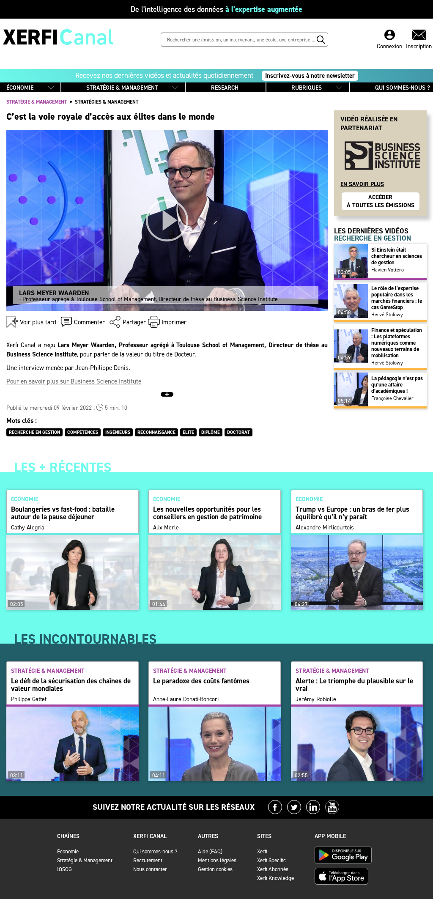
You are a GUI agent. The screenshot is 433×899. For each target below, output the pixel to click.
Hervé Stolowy (387, 315)
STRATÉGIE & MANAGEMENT (122, 88)
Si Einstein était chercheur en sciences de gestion (396, 256)
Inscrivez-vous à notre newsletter (310, 75)
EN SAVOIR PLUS (362, 184)
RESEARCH (224, 88)
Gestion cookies (215, 869)
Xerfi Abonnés (272, 869)
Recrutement (147, 860)
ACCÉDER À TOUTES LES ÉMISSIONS (380, 201)
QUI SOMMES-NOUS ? (402, 88)
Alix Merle (166, 528)
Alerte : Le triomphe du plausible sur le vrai (354, 684)
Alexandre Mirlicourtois (325, 528)
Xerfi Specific (271, 860)
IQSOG (64, 869)
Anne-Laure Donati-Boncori (186, 699)
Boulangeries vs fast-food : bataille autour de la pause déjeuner (63, 513)
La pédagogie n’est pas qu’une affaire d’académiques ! (397, 384)
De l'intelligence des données (216, 9)
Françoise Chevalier (392, 398)
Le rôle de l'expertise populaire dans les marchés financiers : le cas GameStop (396, 297)
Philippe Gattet (29, 699)
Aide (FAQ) (210, 851)
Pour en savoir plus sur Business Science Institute (73, 381)
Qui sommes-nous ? (155, 851)
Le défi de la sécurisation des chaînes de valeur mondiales (71, 684)
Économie (68, 851)
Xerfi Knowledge (275, 878)
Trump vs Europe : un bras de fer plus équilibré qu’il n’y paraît (352, 513)
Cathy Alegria (27, 528)
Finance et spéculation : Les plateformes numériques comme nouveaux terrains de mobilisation (396, 343)
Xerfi (262, 851)
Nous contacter (150, 869)
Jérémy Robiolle (316, 699)
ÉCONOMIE (19, 88)
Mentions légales (217, 860)
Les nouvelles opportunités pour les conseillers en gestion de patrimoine (207, 513)
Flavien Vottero (387, 270)
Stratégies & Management (106, 102)
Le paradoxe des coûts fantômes (201, 681)
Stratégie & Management (84, 860)
